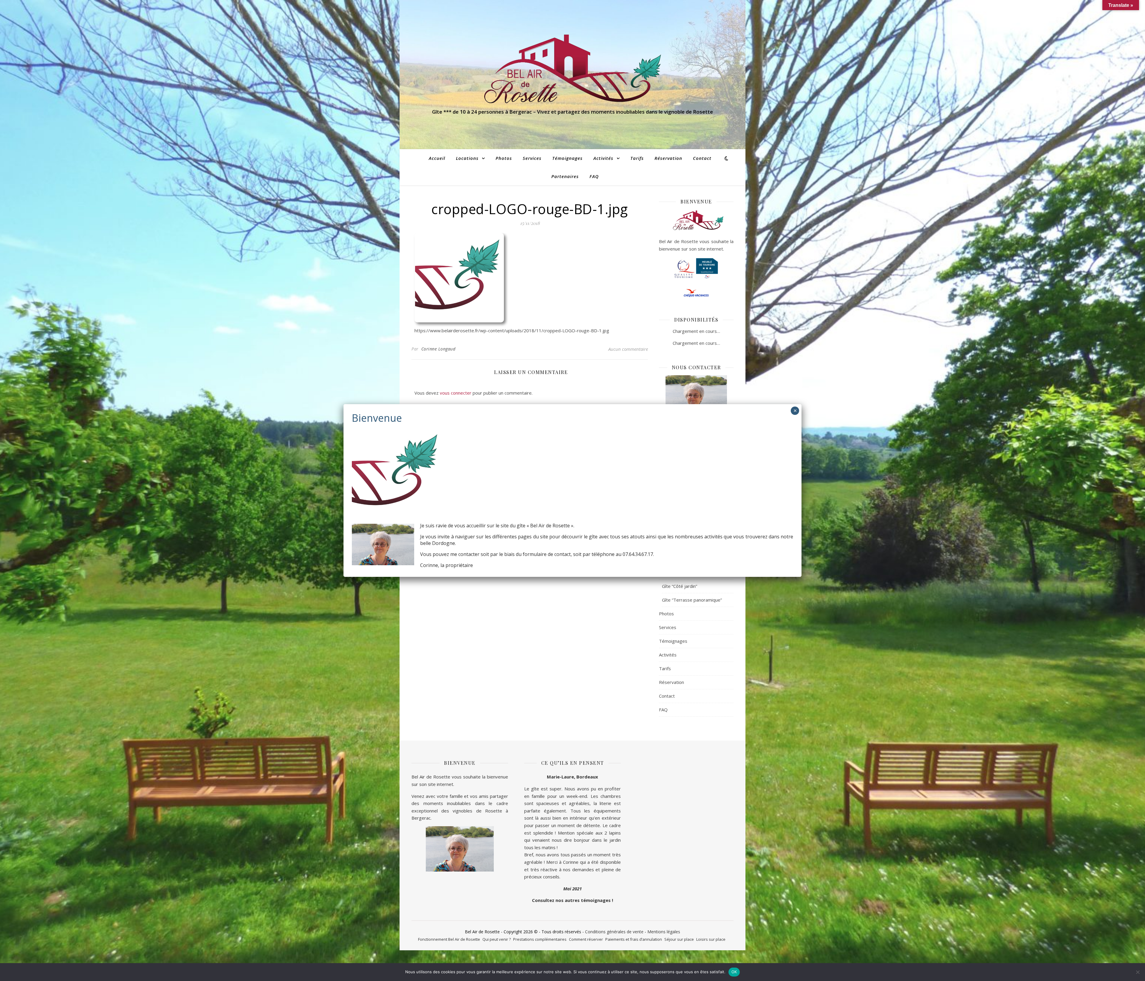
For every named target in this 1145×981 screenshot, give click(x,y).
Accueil (437, 158)
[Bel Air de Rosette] (572, 69)
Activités (603, 158)
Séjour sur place (679, 939)
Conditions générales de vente (614, 931)
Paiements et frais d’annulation (633, 939)
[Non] (1138, 972)
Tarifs (637, 158)
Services (532, 158)
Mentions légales (663, 931)
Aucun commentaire (628, 349)
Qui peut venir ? (496, 939)
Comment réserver (586, 939)
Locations (467, 158)
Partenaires (565, 176)
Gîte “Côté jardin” (679, 586)
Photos (504, 158)
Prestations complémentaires (540, 939)
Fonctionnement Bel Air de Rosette (449, 939)
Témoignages (567, 158)
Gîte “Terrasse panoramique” (692, 600)
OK (734, 971)
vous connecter (455, 393)
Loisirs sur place (710, 939)
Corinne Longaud (438, 349)
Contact (702, 158)
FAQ (594, 176)
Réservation (668, 158)
